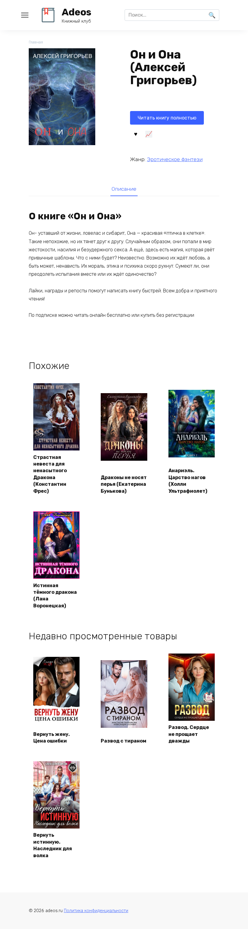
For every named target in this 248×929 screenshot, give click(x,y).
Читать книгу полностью (167, 118)
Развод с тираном (123, 741)
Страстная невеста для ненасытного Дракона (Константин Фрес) (50, 474)
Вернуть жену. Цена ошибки (51, 737)
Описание (124, 189)
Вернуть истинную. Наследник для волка (52, 845)
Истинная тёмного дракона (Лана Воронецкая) (55, 596)
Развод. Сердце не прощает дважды (188, 734)
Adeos (76, 12)
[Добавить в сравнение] (149, 133)
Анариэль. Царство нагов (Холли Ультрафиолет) (187, 481)
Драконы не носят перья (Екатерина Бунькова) (124, 484)
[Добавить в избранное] (136, 133)
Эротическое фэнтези (175, 159)
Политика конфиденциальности (96, 910)
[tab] (123, 189)
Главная (36, 42)
